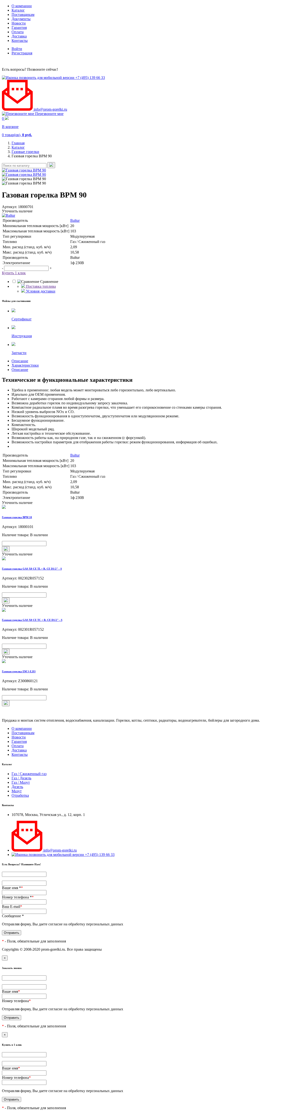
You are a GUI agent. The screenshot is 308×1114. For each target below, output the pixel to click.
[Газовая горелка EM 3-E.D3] (154, 661)
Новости (19, 23)
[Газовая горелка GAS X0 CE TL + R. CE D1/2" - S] (154, 558)
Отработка (20, 795)
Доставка (19, 36)
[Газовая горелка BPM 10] (154, 507)
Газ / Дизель (21, 778)
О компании (22, 6)
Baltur (75, 220)
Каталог (18, 10)
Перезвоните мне (49, 114)
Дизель (17, 787)
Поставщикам (23, 15)
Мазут (17, 791)
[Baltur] (154, 215)
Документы (21, 19)
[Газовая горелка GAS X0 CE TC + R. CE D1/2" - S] (154, 610)
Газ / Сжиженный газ (29, 774)
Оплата (18, 32)
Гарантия (19, 27)
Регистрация (22, 53)
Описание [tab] (20, 361)
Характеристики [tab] (25, 365)
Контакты (20, 40)
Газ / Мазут (21, 782)
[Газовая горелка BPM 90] (24, 170)
